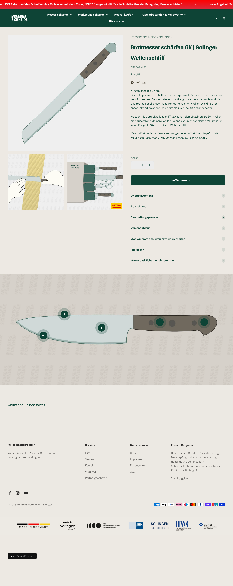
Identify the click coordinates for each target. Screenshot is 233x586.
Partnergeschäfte (96, 478)
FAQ (87, 453)
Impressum (137, 459)
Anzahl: (135, 158)
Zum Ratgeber (180, 478)
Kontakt (90, 465)
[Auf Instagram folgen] (18, 493)
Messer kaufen (123, 14)
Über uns (115, 21)
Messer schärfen (57, 14)
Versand (90, 459)
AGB (132, 472)
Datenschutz (138, 465)
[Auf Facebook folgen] (10, 493)
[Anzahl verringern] (135, 165)
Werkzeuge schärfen (91, 14)
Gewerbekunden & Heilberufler (162, 14)
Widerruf (90, 472)
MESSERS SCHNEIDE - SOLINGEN (151, 37)
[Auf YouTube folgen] (26, 493)
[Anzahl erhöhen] (149, 165)
